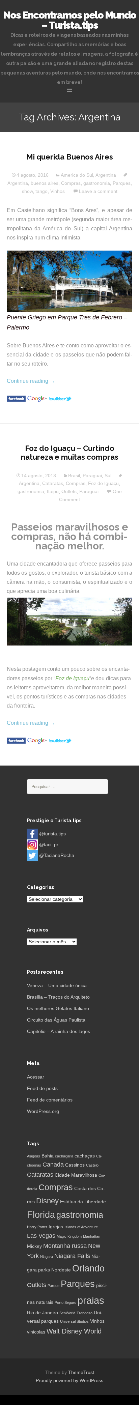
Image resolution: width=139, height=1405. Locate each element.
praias (91, 1300)
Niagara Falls (72, 1256)
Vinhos (57, 191)
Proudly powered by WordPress (69, 1380)
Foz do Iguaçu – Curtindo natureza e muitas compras (69, 452)
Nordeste (61, 1269)
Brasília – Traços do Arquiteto (58, 997)
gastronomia (96, 183)
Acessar (35, 1077)
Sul (108, 475)
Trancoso (84, 1313)
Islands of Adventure (81, 1227)
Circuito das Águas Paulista (56, 1020)
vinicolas (36, 1332)
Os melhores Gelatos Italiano (58, 1008)
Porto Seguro (65, 1302)
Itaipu (53, 491)
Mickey (34, 1246)
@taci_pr (48, 844)
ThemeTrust (81, 1372)
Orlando (88, 1268)
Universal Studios (74, 1321)
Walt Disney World (74, 1331)
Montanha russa (65, 1245)
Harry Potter (37, 1227)
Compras (71, 183)
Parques (122, 183)
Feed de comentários (50, 1099)
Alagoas (33, 1156)
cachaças (85, 1155)
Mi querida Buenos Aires (69, 156)
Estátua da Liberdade (83, 1201)
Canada (53, 1164)
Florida (41, 1215)
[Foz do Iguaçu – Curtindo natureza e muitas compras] (16, 740)
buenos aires (44, 183)
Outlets (69, 491)
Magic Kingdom (69, 1236)
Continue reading (31, 381)
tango (41, 191)
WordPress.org (43, 1111)
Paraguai (92, 475)
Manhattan (91, 1236)
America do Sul (77, 175)
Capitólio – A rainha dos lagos (58, 1031)
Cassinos (75, 1165)
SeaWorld (67, 1313)
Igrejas (56, 1226)
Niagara (46, 1257)
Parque (53, 1286)
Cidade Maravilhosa (76, 1175)
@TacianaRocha (56, 855)
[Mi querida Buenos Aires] (16, 398)
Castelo (92, 1165)
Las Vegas (41, 1235)
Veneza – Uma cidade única (57, 985)
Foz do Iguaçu (103, 483)
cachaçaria (64, 1156)
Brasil (74, 475)
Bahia (47, 1155)
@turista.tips (52, 833)
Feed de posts (42, 1088)
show (27, 191)
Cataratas (52, 483)
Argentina (105, 175)
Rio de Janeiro (42, 1312)
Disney (47, 1201)
